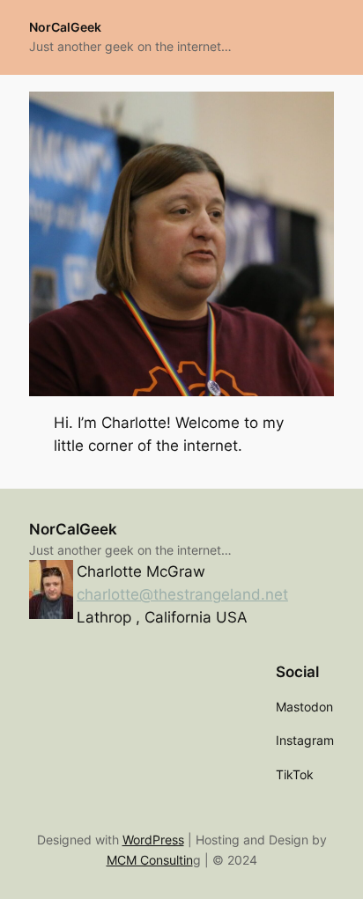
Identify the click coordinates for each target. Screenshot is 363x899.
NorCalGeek (65, 26)
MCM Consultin (150, 859)
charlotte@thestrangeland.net (182, 594)
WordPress (153, 839)
